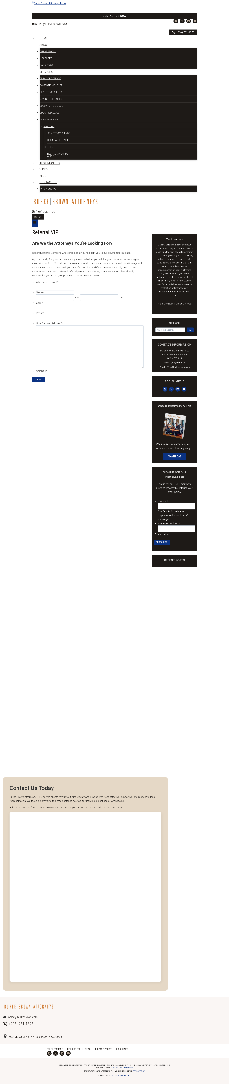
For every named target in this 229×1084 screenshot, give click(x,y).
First (77, 297)
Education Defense (51, 106)
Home (43, 38)
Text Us (38, 216)
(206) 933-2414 (178, 362)
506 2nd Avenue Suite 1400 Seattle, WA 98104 (35, 1037)
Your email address (169, 523)
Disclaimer (122, 1049)
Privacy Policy (103, 1049)
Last (121, 297)
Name (40, 292)
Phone (40, 313)
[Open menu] (35, 223)
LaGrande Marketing (121, 1076)
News (88, 1049)
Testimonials (49, 163)
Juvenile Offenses (51, 99)
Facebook (163, 501)
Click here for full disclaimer (122, 1067)
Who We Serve (48, 189)
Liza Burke (46, 58)
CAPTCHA (41, 371)
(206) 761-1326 (113, 807)
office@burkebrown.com (51, 24)
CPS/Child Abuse (49, 112)
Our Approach (48, 51)
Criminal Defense (50, 78)
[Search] (190, 330)
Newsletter (73, 1049)
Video (43, 169)
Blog (43, 175)
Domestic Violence (51, 85)
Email (39, 302)
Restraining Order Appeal (58, 154)
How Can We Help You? (49, 323)
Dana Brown (47, 65)
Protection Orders (51, 92)
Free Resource (55, 1049)
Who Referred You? (47, 282)
